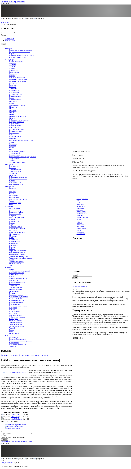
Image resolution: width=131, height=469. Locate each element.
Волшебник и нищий (16, 273)
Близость (12, 168)
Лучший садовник (15, 287)
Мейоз (11, 109)
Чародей (12, 328)
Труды (11, 201)
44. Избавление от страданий (19, 271)
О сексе (12, 181)
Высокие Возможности (17, 339)
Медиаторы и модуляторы (40, 355)
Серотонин (13, 144)
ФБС (11, 149)
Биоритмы (13, 74)
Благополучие (14, 166)
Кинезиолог (5, 22)
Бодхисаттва (13, 337)
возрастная (80, 208)
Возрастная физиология (17, 81)
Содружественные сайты (18, 199)
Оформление (13, 243)
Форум (11, 190)
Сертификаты (14, 197)
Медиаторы (13, 107)
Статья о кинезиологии (17, 57)
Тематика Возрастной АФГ (18, 256)
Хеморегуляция (14, 155)
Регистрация (9, 39)
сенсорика (80, 226)
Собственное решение (17, 317)
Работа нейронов (15, 136)
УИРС (11, 260)
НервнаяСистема (15, 123)
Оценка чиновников (16, 302)
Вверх (23, 441)
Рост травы (13, 313)
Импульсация (14, 92)
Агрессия (12, 63)
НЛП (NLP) (13, 239)
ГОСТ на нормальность (17, 217)
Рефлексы (12, 138)
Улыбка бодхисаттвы (16, 326)
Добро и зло (13, 280)
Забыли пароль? (10, 40)
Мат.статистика (14, 234)
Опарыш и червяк (15, 298)
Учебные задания (15, 203)
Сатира (11, 269)
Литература (13, 173)
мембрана (80, 215)
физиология (81, 234)
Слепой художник (15, 315)
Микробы (12, 112)
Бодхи (7, 335)
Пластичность (14, 127)
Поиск (74, 275)
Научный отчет (14, 241)
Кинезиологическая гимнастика (20, 50)
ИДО (11, 225)
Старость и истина (15, 320)
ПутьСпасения (14, 311)
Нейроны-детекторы (16, 122)
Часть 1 (11, 330)
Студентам (9, 206)
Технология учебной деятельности (21, 258)
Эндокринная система (17, 162)
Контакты (12, 188)
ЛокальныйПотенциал (17, 105)
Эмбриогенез (14, 158)
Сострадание (13, 319)
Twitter (17, 428)
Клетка (11, 98)
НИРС (11, 238)
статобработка (81, 228)
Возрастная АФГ (15, 214)
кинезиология (81, 212)
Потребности (14, 133)
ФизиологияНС (14, 153)
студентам (80, 232)
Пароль (4, 35)
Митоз (11, 114)
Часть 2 (11, 332)
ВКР (10, 210)
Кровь (11, 103)
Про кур (12, 309)
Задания (12, 223)
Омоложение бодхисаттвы (18, 297)
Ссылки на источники (17, 254)
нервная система (82, 217)
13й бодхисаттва (82, 199)
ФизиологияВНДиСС (17, 151)
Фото (11, 205)
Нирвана (12, 293)
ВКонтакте (22, 425)
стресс (79, 230)
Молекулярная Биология (17, 116)
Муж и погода (14, 291)
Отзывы (12, 193)
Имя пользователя (8, 33)
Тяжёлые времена (15, 322)
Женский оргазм (15, 170)
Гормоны (12, 87)
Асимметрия (13, 70)
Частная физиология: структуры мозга (22, 157)
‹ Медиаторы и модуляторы (10, 441)
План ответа (13, 245)
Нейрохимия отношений (18, 179)
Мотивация (13, 236)
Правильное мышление (17, 344)
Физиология (9, 59)
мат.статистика (82, 213)
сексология (80, 224)
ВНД (78, 201)
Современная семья (16, 184)
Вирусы (12, 76)
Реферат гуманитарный (17, 251)
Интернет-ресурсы (15, 94)
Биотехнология (14, 208)
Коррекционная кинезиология (19, 52)
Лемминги (13, 286)
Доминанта (13, 89)
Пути (11, 135)
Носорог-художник (16, 295)
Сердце (11, 142)
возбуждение (81, 206)
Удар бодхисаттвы (15, 324)
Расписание (13, 195)
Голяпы (12, 276)
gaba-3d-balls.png (16, 419)
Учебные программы (16, 262)
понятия (79, 221)
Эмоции (12, 160)
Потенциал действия (16, 129)
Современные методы (17, 252)
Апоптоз (12, 68)
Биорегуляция (14, 72)
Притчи (8, 267)
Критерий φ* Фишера (17, 232)
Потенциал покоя (15, 131)
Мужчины (12, 175)
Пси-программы (15, 182)
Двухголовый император (18, 278)
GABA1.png (15, 414)
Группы (12, 219)
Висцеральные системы (17, 77)
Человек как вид (15, 263)
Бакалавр (12, 192)
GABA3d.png (15, 417)
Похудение (13, 308)
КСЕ (78, 202)
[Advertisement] (87, 254)
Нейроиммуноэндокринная (18, 120)
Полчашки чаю (14, 304)
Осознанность (14, 343)
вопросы (80, 210)
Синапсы (12, 146)
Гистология (13, 83)
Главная (4, 355)
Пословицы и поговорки (18, 306)
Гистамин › (29, 441)
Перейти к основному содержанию (13, 2)
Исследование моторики (18, 228)
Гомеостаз (12, 85)
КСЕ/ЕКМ (13, 230)
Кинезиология (10, 48)
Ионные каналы (15, 96)
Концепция (13, 101)
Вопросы (12, 216)
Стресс (11, 147)
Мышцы (12, 118)
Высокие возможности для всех (20, 341)
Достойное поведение (17, 282)
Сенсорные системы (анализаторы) (21, 140)
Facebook (19, 426)
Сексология (9, 164)
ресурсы (79, 223)
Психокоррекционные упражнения (21, 55)
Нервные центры (15, 125)
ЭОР (11, 265)
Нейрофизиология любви (18, 177)
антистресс (80, 204)
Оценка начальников (16, 300)
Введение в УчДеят (16, 212)
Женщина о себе (15, 171)
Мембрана (12, 111)
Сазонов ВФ (9, 186)
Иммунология (14, 90)
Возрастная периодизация (18, 79)
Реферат (12, 249)
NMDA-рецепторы (16, 61)
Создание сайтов (7, 462)
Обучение (12, 54)
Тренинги (12, 346)
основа (79, 219)
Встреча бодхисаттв (16, 274)
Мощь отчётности (15, 289)
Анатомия (12, 65)
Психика (12, 247)
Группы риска (14, 221)
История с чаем (14, 284)
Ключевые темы (15, 100)
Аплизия (12, 66)
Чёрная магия (14, 333)
